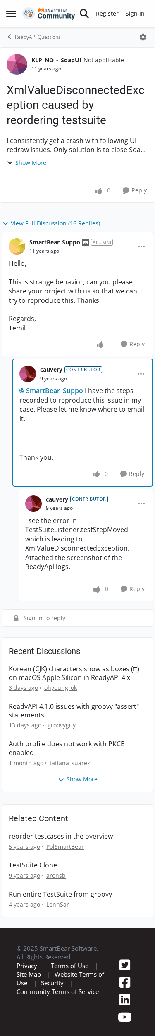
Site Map (29, 1000)
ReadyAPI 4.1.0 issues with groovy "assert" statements (74, 736)
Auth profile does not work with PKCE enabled (66, 774)
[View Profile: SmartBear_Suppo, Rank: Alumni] (17, 246)
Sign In (135, 13)
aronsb (56, 901)
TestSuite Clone (33, 890)
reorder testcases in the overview (61, 862)
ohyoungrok (60, 713)
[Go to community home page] (48, 13)
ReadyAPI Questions (38, 36)
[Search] (84, 14)
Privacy (27, 991)
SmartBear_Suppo (54, 242)
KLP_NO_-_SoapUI (56, 60)
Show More (30, 162)
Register (107, 13)
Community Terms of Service (58, 1017)
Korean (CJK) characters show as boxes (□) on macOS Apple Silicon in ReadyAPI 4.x (74, 699)
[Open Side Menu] (11, 13)
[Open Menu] (143, 37)
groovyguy (62, 751)
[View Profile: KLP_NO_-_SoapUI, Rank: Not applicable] (17, 64)
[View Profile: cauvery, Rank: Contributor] (27, 374)
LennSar (57, 930)
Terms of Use (69, 991)
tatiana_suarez (70, 788)
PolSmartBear (65, 872)
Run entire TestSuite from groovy (60, 920)
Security (52, 1008)
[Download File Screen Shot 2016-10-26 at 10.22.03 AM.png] (138, 590)
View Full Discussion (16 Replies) (55, 223)
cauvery (51, 369)
